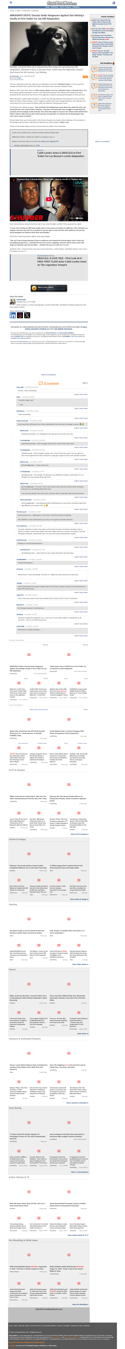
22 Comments (51, 383)
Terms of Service (51, 333)
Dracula (19, 78)
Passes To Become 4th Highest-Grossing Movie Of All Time (101, 23)
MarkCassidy (15, 76)
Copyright (66, 1325)
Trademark (74, 1325)
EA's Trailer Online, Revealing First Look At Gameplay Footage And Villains (103, 31)
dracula (35, 11)
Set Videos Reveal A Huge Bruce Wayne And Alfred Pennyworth (102, 37)
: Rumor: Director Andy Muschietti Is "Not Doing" (102, 54)
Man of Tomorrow (23, 743)
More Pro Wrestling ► (80, 1304)
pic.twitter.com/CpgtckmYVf (48, 141)
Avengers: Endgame (43, 743)
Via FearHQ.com (18, 79)
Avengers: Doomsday (83, 743)
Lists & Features (65, 7)
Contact (80, 1325)
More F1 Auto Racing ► (80, 1172)
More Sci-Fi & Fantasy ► (80, 834)
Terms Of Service (36, 1325)
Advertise (87, 1325)
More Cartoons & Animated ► (77, 1103)
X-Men (86, 709)
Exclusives (54, 7)
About (27, 1325)
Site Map (21, 1325)
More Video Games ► (81, 964)
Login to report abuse (81, 394)
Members (76, 7)
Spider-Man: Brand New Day (39, 709)
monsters (26, 11)
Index (15, 1325)
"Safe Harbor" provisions (62, 329)
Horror (66, 678)
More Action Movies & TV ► (78, 1235)
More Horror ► (83, 1034)
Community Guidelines (66, 333)
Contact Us (12, 1345)
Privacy (60, 1325)
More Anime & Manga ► (79, 899)
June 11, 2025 (35, 145)
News (47, 7)
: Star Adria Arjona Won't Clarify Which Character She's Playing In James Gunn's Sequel (102, 45)
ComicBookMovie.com (24, 341)
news (18, 11)
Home (12, 11)
